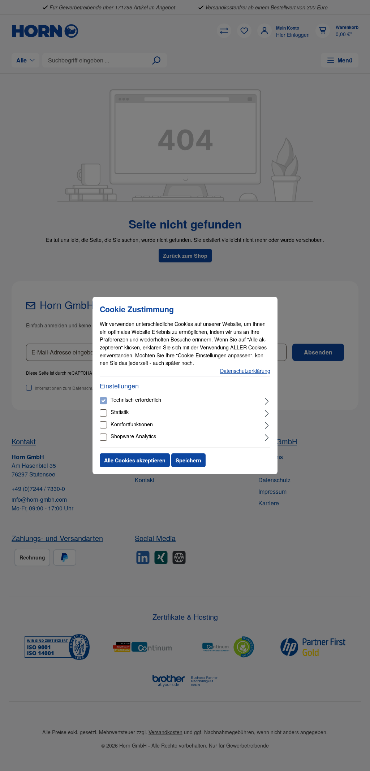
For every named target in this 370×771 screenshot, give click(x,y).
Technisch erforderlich (136, 399)
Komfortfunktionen (132, 424)
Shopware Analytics (133, 436)
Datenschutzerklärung (245, 370)
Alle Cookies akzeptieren (134, 460)
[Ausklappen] (266, 400)
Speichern (188, 460)
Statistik (120, 411)
